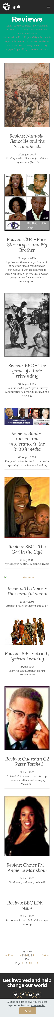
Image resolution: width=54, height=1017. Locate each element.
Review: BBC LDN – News (27, 905)
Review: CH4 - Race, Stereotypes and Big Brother (27, 244)
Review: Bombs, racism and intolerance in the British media (27, 441)
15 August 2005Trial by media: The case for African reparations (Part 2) (27, 158)
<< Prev (9, 955)
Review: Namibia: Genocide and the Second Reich (27, 141)
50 (32, 963)
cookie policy (38, 1005)
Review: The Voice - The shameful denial (27, 591)
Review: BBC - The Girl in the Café (27, 549)
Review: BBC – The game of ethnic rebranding (27, 370)
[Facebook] (23, 995)
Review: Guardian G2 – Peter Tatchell (27, 761)
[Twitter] (16, 995)
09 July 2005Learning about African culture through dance (27, 670)
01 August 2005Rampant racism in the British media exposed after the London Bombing (27, 461)
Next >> (45, 955)
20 (29, 963)
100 (37, 963)
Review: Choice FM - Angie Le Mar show (27, 867)
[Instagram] (38, 995)
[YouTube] (30, 995)
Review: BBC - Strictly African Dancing (27, 656)
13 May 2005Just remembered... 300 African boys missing (27, 920)
